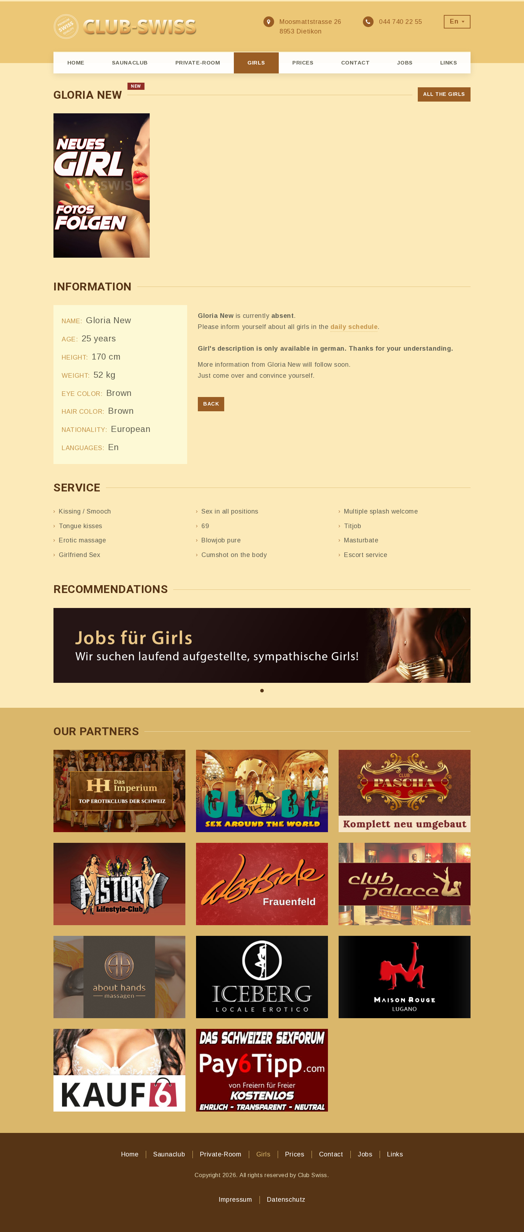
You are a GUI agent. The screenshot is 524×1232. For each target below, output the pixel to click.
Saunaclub (130, 63)
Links (448, 63)
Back (211, 404)
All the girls (444, 94)
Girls (256, 63)
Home (75, 63)
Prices (302, 63)
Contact (355, 63)
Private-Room (197, 63)
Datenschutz (286, 1199)
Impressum (235, 1199)
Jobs (404, 63)
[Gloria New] (101, 185)
